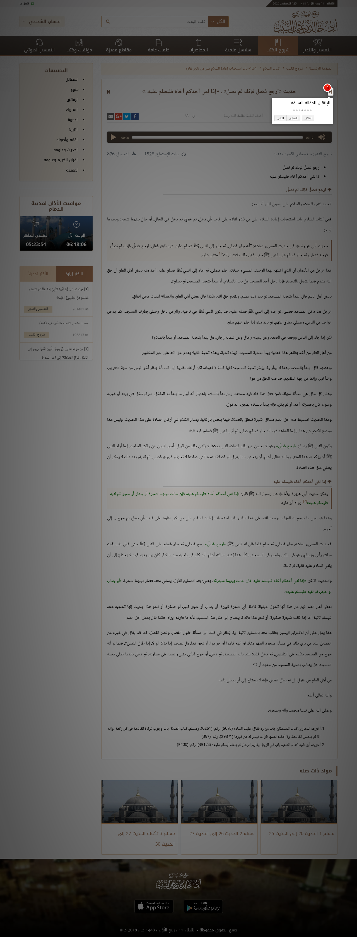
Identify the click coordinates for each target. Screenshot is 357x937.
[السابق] (330, 91)
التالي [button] (280, 118)
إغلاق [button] (308, 118)
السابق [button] (293, 118)
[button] (311, 110)
